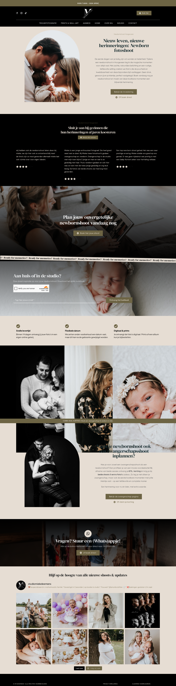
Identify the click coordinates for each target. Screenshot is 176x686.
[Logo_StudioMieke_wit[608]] (88, 7)
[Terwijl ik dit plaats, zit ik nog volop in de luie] (106, 610)
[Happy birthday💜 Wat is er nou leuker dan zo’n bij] (69, 610)
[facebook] (17, 13)
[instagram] (21, 13)
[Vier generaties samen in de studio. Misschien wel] (142, 610)
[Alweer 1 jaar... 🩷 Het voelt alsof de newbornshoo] (69, 646)
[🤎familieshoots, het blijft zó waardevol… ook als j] (33, 610)
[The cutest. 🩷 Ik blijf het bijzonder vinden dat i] (142, 646)
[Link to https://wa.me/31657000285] (88, 533)
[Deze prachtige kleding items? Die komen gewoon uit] (106, 646)
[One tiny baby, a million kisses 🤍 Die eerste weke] (33, 646)
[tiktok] (26, 13)
